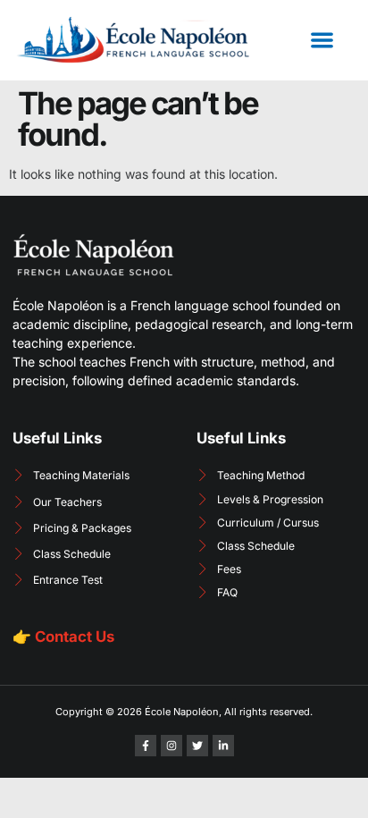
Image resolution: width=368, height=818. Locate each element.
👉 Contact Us (63, 636)
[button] (322, 39)
